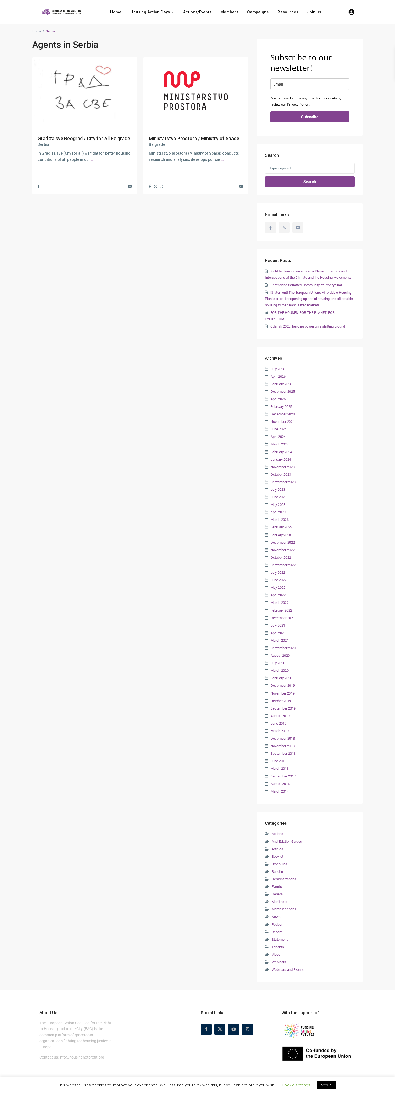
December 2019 (283, 686)
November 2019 (283, 693)
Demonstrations (284, 879)
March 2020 (280, 670)
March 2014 (280, 791)
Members (229, 12)
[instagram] (247, 1029)
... (92, 159)
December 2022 (283, 542)
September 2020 (283, 648)
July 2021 (278, 625)
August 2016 (280, 784)
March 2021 (280, 640)
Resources (288, 12)
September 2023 (283, 482)
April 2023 (278, 512)
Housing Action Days (150, 12)
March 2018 (280, 768)
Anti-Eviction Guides (287, 841)
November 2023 (283, 467)
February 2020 (281, 678)
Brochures (279, 864)
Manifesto (279, 902)
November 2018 (283, 746)
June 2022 (278, 580)
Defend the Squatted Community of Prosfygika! (306, 285)
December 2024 (283, 414)
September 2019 (283, 708)
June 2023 (278, 497)
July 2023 (278, 490)
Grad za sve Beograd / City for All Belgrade (84, 138)
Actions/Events (197, 12)
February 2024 (281, 452)
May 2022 (278, 588)
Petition (277, 924)
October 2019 (281, 701)
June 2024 (278, 429)
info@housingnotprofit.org (81, 1057)
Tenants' (278, 947)
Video (276, 955)
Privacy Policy (298, 104)
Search (309, 182)
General (277, 894)
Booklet (277, 857)
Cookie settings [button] (296, 1085)
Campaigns (258, 12)
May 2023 (278, 505)
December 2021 (283, 618)
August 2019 (280, 716)
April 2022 (278, 595)
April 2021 (278, 633)
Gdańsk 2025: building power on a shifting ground (307, 326)
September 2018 (283, 753)
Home (115, 12)
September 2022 (283, 565)
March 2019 (280, 731)
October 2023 (281, 475)
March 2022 (280, 603)
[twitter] (284, 227)
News (276, 917)
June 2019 (278, 723)
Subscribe (309, 117)
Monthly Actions (284, 909)
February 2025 (281, 407)
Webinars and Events (288, 970)
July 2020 (278, 663)
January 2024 (281, 459)
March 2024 (280, 444)
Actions (277, 834)
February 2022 (281, 610)
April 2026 (278, 377)
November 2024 (283, 422)
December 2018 (283, 738)
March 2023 (280, 520)
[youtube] (297, 227)
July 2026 (278, 369)
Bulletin (277, 872)
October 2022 (281, 557)
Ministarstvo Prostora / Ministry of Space (194, 138)
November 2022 (283, 550)
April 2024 (278, 437)
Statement (280, 939)
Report (277, 932)
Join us (314, 12)
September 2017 (283, 776)
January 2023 (281, 535)
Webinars (279, 962)
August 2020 (280, 655)
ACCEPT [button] (326, 1085)
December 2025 (283, 392)
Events (277, 887)
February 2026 (281, 384)
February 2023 (281, 527)
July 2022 (278, 572)
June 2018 (278, 761)
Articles (277, 849)
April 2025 (278, 399)
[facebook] (270, 227)
